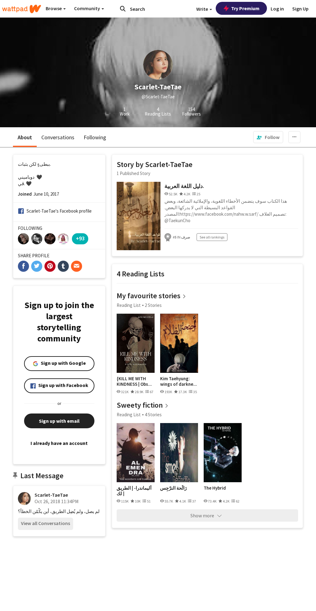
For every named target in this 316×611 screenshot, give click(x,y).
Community (87, 8)
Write (202, 9)
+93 (80, 238)
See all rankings (212, 237)
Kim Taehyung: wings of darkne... (178, 381)
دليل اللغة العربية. (184, 185)
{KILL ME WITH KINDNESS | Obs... (134, 381)
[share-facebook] (23, 266)
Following (95, 137)
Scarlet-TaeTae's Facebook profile (59, 211)
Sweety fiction (140, 405)
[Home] (21, 9)
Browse (54, 8)
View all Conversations (45, 523)
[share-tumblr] (63, 266)
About (25, 137)
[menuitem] (268, 137)
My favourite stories (149, 295)
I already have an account (59, 443)
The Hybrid (215, 488)
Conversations (57, 137)
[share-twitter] (36, 266)
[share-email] (76, 266)
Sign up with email (59, 421)
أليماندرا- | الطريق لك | (134, 490)
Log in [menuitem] (277, 9)
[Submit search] (123, 9)
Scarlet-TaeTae (51, 495)
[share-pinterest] (50, 266)
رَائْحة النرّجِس (173, 488)
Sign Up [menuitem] (300, 9)
